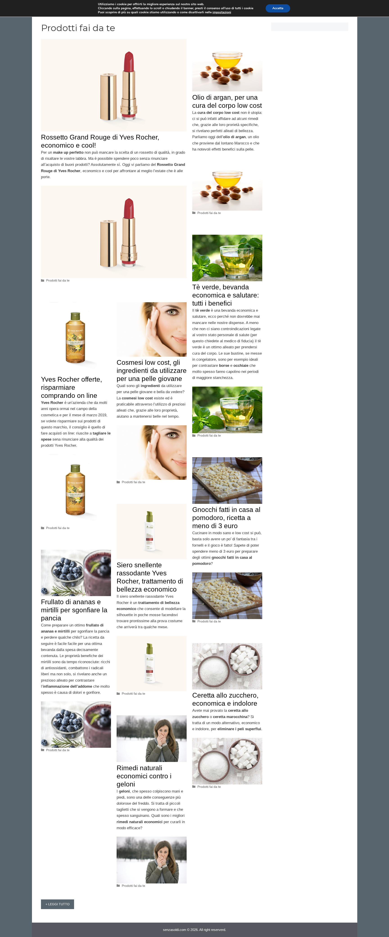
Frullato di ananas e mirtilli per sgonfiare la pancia (74, 610)
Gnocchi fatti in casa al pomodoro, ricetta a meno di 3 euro (226, 517)
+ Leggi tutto (57, 904)
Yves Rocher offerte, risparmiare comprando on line (71, 387)
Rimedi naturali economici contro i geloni (144, 776)
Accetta (277, 8)
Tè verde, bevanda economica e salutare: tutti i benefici (225, 295)
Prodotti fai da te (58, 280)
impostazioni (222, 12)
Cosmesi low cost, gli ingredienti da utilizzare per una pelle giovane (152, 370)
